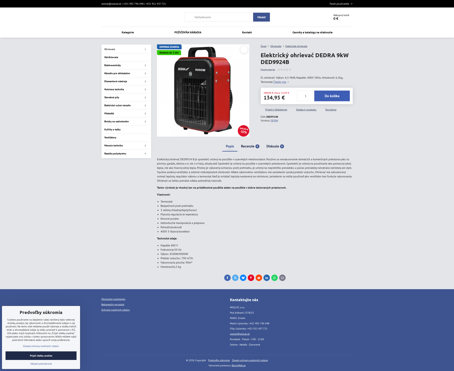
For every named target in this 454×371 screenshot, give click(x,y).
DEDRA (274, 120)
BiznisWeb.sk (239, 365)
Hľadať (261, 17)
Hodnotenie (268, 69)
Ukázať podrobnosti (41, 363)
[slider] (284, 69)
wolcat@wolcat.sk (240, 334)
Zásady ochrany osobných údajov (250, 360)
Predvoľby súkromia (219, 360)
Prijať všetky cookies (41, 355)
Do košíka (332, 96)
